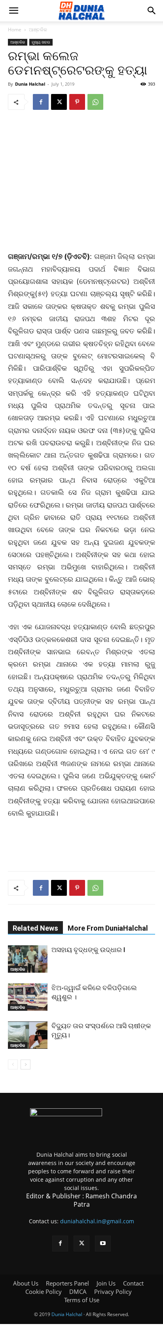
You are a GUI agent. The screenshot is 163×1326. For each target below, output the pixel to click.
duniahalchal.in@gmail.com (97, 1221)
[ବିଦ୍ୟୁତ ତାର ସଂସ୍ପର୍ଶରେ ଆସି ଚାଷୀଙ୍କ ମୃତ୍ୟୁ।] (27, 1035)
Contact (133, 1283)
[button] (13, 10)
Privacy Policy (113, 1291)
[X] (59, 102)
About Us (25, 1283)
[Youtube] (103, 1243)
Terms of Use (81, 1299)
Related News (35, 928)
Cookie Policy (43, 1291)
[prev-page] (13, 1064)
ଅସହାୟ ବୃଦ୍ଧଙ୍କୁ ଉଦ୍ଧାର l (88, 950)
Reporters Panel (67, 1283)
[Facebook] (41, 102)
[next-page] (25, 1064)
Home (14, 29)
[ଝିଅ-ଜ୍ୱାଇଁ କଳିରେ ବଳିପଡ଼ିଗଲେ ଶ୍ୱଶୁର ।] (27, 997)
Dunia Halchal (30, 84)
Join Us (106, 1283)
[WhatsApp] (95, 102)
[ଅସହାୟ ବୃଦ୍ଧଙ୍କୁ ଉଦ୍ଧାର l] (27, 959)
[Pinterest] (77, 102)
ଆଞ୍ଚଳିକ (38, 29)
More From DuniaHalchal (108, 928)
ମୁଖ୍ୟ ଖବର (41, 42)
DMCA (78, 1291)
